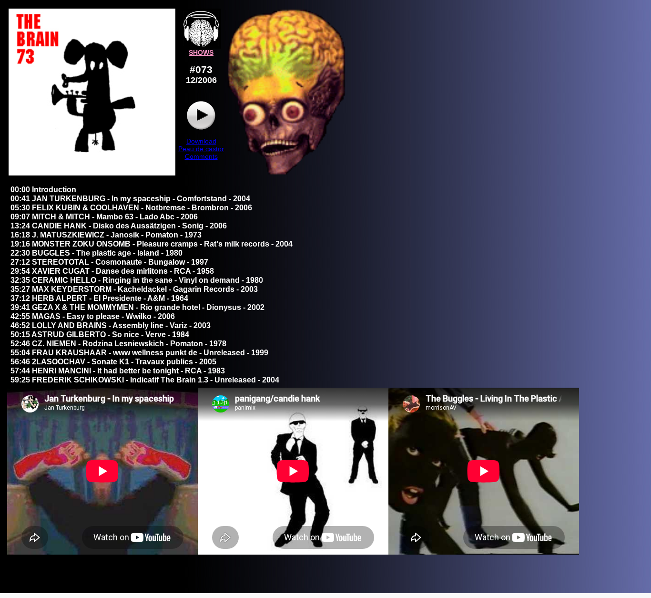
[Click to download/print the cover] (92, 173)
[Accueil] (201, 46)
